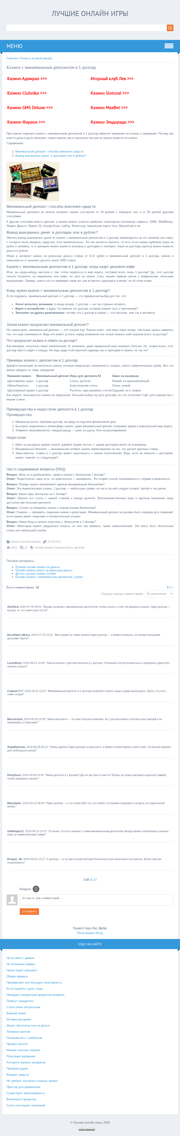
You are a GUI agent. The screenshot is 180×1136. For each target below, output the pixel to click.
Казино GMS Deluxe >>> (30, 107)
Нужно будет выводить (22, 970)
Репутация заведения (21, 1056)
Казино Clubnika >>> (27, 93)
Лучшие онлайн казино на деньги (37, 567)
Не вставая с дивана (20, 958)
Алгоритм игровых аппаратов (26, 1062)
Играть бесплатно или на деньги (28, 1025)
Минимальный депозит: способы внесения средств (49, 151)
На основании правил (21, 964)
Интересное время (19, 1019)
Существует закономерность (26, 1093)
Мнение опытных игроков (23, 1050)
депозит (79, 547)
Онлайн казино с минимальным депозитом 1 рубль (49, 577)
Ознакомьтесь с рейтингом (24, 1037)
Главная (12, 58)
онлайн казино (44, 547)
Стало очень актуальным (23, 1007)
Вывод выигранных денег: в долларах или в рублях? (50, 155)
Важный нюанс (16, 1013)
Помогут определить (20, 1001)
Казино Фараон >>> (26, 122)
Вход (99, 933)
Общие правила (17, 976)
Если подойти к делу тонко (25, 988)
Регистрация (85, 933)
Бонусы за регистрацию (36, 58)
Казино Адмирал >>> (27, 78)
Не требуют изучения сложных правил (32, 1080)
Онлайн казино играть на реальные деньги (43, 570)
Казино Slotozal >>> (110, 93)
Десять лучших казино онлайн (35, 573)
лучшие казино (63, 547)
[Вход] (36, 889)
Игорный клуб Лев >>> (112, 78)
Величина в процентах (21, 1099)
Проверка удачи (17, 1068)
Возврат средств (18, 1074)
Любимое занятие (18, 1031)
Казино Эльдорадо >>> (112, 122)
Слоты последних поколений (26, 1105)
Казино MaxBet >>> (109, 107)
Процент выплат (17, 1044)
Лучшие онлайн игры (90, 13)
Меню (14, 46)
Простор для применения (23, 1087)
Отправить (29, 911)
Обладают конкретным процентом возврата (35, 994)
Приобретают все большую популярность (34, 982)
